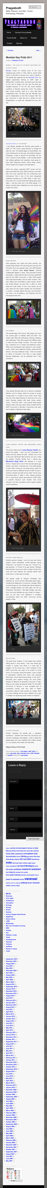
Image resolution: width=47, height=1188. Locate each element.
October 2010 (10, 1067)
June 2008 (9, 1131)
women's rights (15, 886)
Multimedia (10, 923)
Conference (10, 900)
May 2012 (9, 1028)
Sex (7, 933)
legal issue (31, 863)
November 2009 (11, 1092)
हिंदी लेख (8, 894)
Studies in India (11, 935)
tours (37, 875)
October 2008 (10, 1122)
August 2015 (10, 996)
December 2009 (11, 1090)
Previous (9, 50)
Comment (13, 781)
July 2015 (9, 998)
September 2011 (11, 1042)
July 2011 (9, 1046)
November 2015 (11, 993)
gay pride (13, 753)
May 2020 (9, 977)
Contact (9, 43)
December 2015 (11, 991)
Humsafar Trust (33, 77)
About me (23, 38)
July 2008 (9, 1129)
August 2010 (10, 1071)
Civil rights (24, 751)
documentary (11, 856)
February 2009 (11, 1113)
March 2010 (10, 1083)
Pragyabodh (13, 8)
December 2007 (11, 1145)
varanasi (30, 878)
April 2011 (9, 1053)
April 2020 (9, 980)
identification (35, 859)
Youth (8, 951)
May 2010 (9, 1078)
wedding (9, 946)
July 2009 (9, 1101)
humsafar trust (25, 753)
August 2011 (10, 1044)
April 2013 (9, 1012)
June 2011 (9, 1048)
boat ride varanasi (33, 851)
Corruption (9, 903)
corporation (19, 854)
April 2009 (9, 1108)
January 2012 (10, 1035)
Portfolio (34, 38)
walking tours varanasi (30, 882)
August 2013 (10, 1007)
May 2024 (9, 968)
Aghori (8, 848)
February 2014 (11, 1000)
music (36, 866)
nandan (10, 755)
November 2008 (11, 1119)
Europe (8, 907)
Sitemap (19, 43)
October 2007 (10, 1149)
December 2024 (11, 961)
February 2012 (11, 1032)
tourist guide (30, 875)
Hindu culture (10, 919)
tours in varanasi (12, 879)
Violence (9, 944)
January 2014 (10, 1003)
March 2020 (10, 982)
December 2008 (11, 1117)
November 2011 (11, 1037)
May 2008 (9, 1133)
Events (8, 910)
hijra (18, 753)
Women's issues (11, 949)
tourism (23, 875)
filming (23, 856)
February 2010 (11, 1085)
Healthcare (9, 917)
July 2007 (9, 1156)
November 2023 (11, 970)
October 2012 (10, 1019)
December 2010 (11, 1062)
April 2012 (9, 1030)
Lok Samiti (21, 866)
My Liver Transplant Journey (15, 926)
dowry (19, 856)
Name (13, 808)
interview (15, 863)
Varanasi (9, 942)
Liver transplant (11, 866)
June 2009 (9, 1103)
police (11, 869)
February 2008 (11, 1140)
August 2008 (10, 1126)
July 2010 (9, 1074)
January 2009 (10, 1115)
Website (12, 830)
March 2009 (10, 1110)
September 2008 (11, 1124)
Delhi (36, 853)
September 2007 (11, 1152)
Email (13, 819)
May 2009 (9, 1106)
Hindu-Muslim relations (13, 859)
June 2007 (9, 1158)
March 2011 (10, 1055)
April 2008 (9, 1136)
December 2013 (11, 1005)
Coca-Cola (10, 853)
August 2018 (10, 984)
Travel (8, 937)
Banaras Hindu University (14, 851)
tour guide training (13, 875)
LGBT (29, 751)
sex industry (10, 872)
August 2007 (10, 1154)
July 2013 (9, 1009)
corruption (28, 853)
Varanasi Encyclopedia (23, 32)
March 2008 (10, 1138)
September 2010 (11, 1069)
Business (9, 896)
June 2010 (9, 1076)
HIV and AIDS (25, 859)
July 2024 (9, 966)
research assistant (31, 869)
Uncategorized (11, 939)
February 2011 (11, 1058)
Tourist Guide (11, 38)
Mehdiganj (30, 866)
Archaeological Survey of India (27, 848)
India (9, 862)
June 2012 (9, 1025)
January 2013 (10, 1016)
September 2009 (11, 1097)
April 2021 (9, 973)
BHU (25, 851)
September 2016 (11, 986)
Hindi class (36, 856)
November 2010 (11, 1064)
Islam (20, 863)
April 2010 (9, 1081)
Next (38, 50)
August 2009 (10, 1099)
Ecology (9, 905)
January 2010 (10, 1087)
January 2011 (10, 1060)
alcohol (13, 848)
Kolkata (25, 863)
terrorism (18, 872)
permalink (25, 755)
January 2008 (10, 1142)
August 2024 (10, 964)
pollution (17, 869)
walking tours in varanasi (13, 883)
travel (22, 879)
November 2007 (11, 1147)
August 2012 (10, 1021)
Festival (8, 912)
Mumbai (8, 71)
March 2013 (10, 1014)
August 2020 (10, 975)
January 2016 (10, 989)
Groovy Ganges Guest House (16, 914)
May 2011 (9, 1051)
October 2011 (10, 1039)
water (8, 885)
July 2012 (9, 1023)
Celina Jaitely (11, 143)
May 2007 (9, 1161)
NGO (33, 751)
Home (9, 32)
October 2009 (10, 1094)
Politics (8, 930)
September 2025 (11, 959)
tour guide (24, 872)
